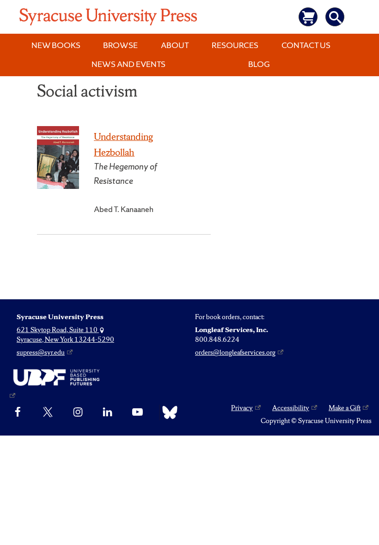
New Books (55, 45)
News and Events (128, 64)
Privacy (242, 408)
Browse (120, 45)
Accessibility (290, 408)
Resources (235, 45)
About (175, 45)
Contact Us (305, 45)
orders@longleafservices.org (235, 352)
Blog (259, 64)
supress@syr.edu (41, 352)
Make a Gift (345, 408)
